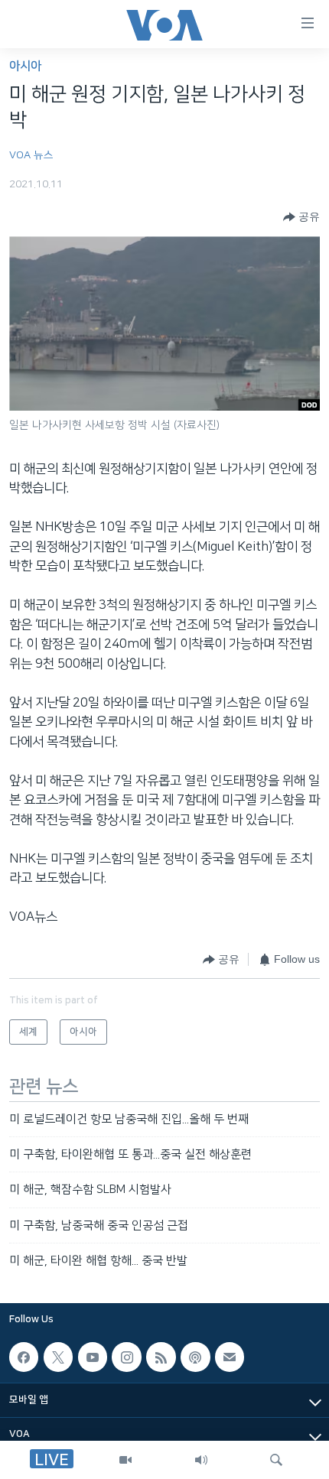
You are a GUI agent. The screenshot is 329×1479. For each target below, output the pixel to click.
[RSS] (160, 1357)
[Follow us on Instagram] (126, 1357)
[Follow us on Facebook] (23, 1357)
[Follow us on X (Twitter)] (58, 1357)
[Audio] (201, 1460)
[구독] (229, 1357)
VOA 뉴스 (31, 155)
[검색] (276, 1460)
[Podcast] (195, 1357)
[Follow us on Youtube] (92, 1357)
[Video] (125, 1460)
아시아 (25, 66)
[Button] (301, 217)
